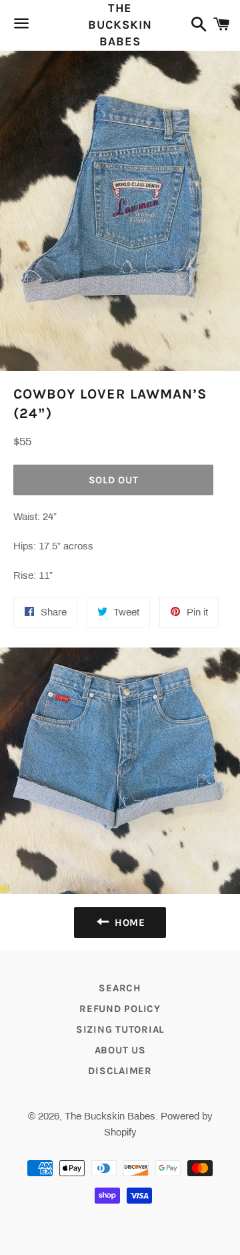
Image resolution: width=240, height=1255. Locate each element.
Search (120, 988)
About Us (120, 1050)
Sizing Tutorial (120, 1029)
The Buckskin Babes (119, 25)
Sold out (114, 480)
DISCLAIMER (120, 1071)
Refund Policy (120, 1009)
